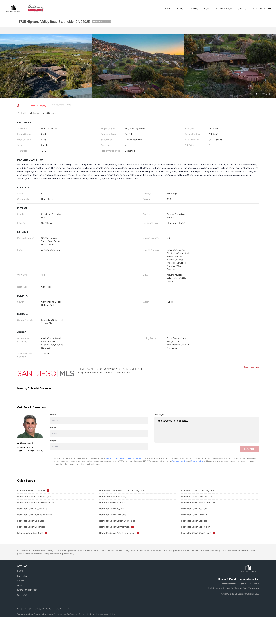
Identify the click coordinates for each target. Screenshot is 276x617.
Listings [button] (180, 9)
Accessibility (109, 614)
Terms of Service (179, 461)
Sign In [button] (267, 9)
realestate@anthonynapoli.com (243, 588)
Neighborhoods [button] (224, 9)
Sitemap (99, 614)
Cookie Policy (53, 614)
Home (167, 9)
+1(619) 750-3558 (215, 588)
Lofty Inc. (32, 609)
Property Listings (86, 614)
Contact (242, 9)
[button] (28, 571)
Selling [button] (193, 9)
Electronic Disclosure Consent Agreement (124, 458)
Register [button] (257, 9)
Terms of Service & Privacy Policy (31, 614)
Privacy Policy (197, 461)
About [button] (206, 9)
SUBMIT (249, 449)
